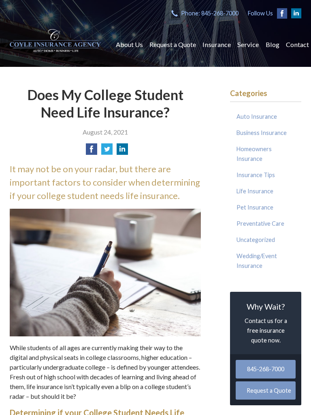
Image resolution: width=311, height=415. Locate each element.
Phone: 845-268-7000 (210, 13)
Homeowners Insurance (254, 153)
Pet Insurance (254, 207)
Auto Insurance (256, 116)
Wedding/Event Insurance (256, 260)
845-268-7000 (265, 369)
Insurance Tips (255, 174)
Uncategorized (255, 239)
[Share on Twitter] (107, 151)
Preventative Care (260, 223)
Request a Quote (172, 44)
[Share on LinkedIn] (122, 151)
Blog (272, 44)
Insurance (216, 44)
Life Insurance (254, 191)
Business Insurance (261, 132)
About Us (129, 44)
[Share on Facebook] (91, 151)
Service (248, 44)
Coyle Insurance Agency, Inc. (55, 40)
